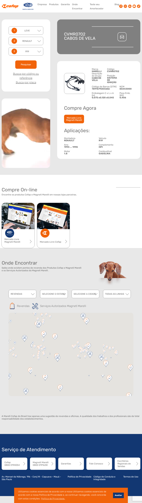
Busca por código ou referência (26, 76)
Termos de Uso (130, 476)
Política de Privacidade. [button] (53, 498)
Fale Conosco (96, 463)
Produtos (54, 4)
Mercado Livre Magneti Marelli (74, 119)
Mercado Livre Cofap (50, 242)
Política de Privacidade (79, 476)
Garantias (66, 463)
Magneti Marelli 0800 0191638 (41, 463)
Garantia (65, 4)
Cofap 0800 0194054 (12, 463)
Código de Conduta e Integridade (104, 478)
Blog (117, 4)
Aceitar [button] (118, 495)
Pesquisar (26, 64)
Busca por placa (26, 82)
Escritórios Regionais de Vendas (124, 464)
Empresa (42, 4)
